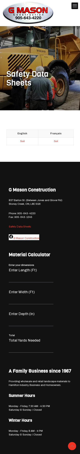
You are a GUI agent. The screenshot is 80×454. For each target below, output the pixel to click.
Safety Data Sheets (20, 226)
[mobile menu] (74, 6)
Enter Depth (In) (22, 314)
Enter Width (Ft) (22, 292)
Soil (22, 141)
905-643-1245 (23, 217)
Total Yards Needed (24, 340)
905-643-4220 (26, 213)
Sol (56, 141)
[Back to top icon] (72, 446)
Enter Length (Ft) (23, 270)
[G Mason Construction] (28, 13)
